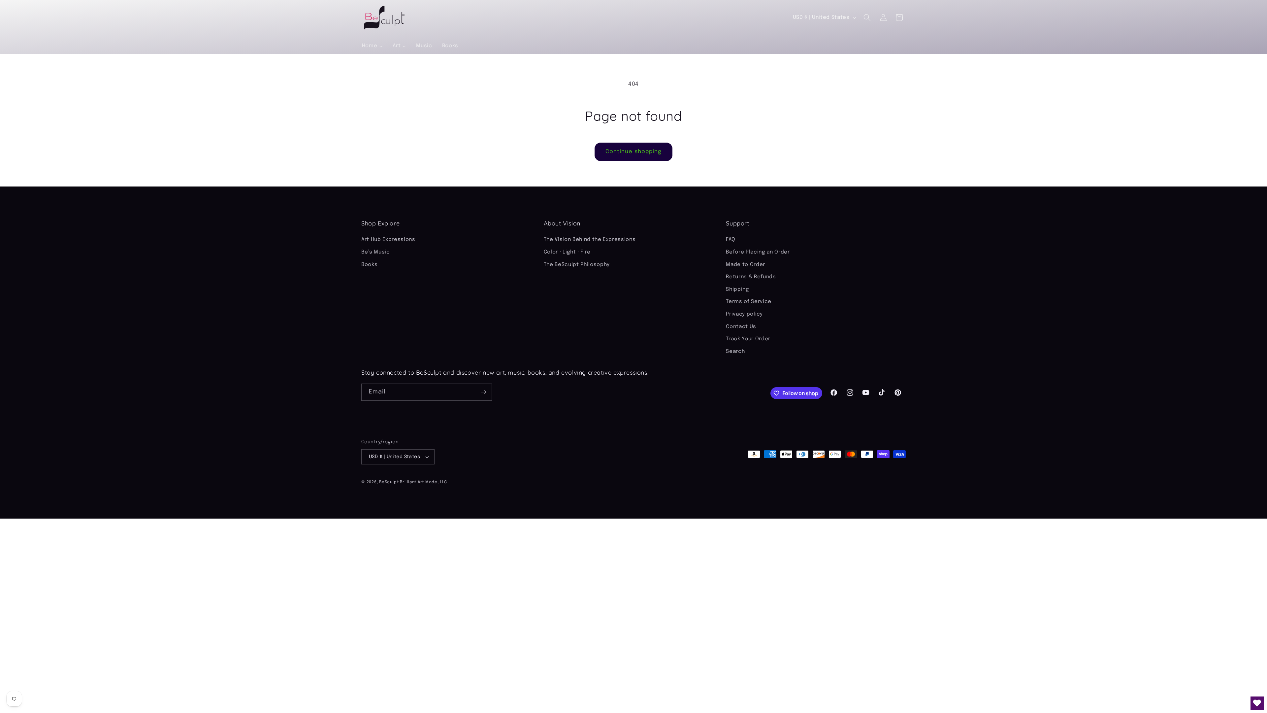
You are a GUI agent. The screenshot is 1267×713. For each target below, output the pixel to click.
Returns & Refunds (751, 277)
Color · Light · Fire (567, 252)
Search (735, 351)
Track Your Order (748, 339)
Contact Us (741, 326)
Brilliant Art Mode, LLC (423, 482)
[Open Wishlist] (1257, 703)
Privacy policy (744, 314)
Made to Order (745, 264)
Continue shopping (633, 151)
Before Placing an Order (758, 252)
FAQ (730, 239)
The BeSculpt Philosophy (577, 264)
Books (369, 264)
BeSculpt (389, 482)
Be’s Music (375, 252)
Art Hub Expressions (388, 239)
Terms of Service (748, 301)
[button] (867, 17)
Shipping (737, 289)
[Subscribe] (484, 392)
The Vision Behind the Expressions (590, 239)
